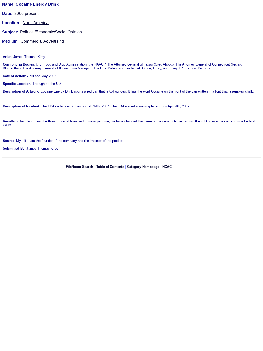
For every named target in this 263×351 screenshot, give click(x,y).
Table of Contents (110, 167)
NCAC (167, 167)
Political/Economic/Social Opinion (51, 32)
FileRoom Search (79, 167)
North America (36, 23)
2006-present (26, 13)
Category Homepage (143, 167)
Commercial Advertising (42, 41)
